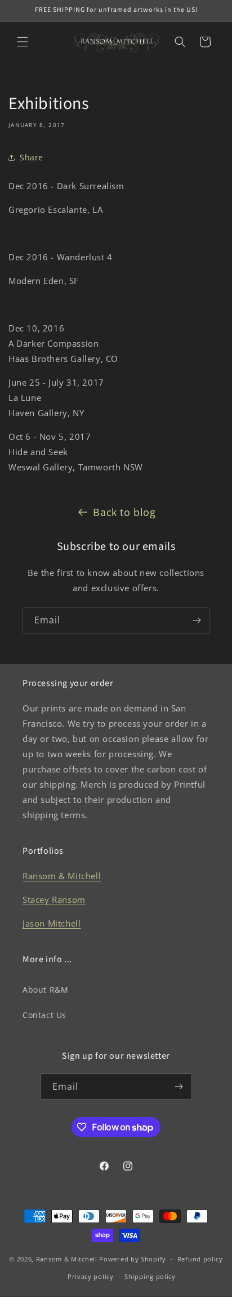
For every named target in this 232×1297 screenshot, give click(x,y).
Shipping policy (150, 1276)
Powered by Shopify (132, 1259)
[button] (22, 41)
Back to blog (124, 512)
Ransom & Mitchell (62, 875)
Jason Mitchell (52, 923)
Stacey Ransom (54, 899)
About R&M (45, 989)
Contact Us (44, 1015)
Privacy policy (91, 1276)
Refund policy (200, 1259)
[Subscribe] (196, 620)
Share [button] (31, 157)
